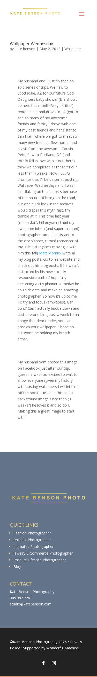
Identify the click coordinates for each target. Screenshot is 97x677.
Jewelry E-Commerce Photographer (43, 553)
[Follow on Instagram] (54, 663)
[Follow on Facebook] (43, 663)
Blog (17, 566)
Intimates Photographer (33, 546)
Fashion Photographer (32, 533)
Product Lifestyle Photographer (39, 559)
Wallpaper (72, 48)
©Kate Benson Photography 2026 (38, 641)
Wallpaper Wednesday (31, 43)
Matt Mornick (50, 253)
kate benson (25, 48)
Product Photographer (32, 539)
